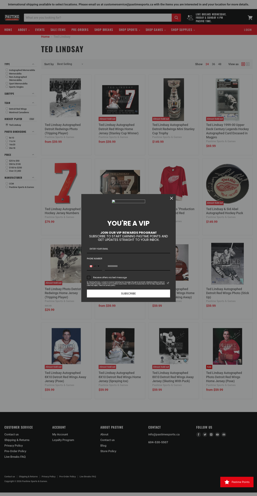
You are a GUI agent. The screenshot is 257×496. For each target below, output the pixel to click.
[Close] (171, 198)
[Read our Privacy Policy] (168, 283)
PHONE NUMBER (94, 258)
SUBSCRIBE (128, 293)
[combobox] (94, 266)
